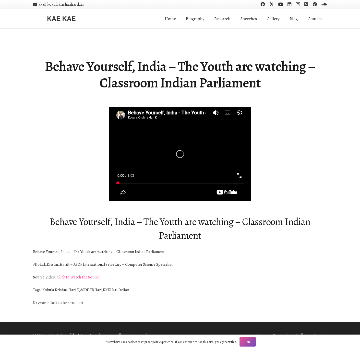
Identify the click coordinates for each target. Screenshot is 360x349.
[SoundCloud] (324, 4)
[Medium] (306, 4)
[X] (271, 4)
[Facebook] (263, 4)
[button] (234, 18)
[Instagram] (298, 4)
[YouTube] (280, 4)
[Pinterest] (315, 4)
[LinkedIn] (289, 4)
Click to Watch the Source (78, 277)
